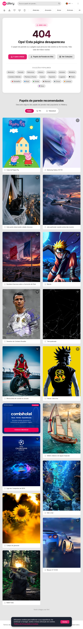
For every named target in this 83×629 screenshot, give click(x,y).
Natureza (30, 72)
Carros (42, 77)
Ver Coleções (67, 57)
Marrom (47, 81)
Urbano (40, 72)
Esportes (52, 77)
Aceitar (64, 622)
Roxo (42, 86)
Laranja (68, 81)
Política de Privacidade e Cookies (26, 624)
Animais (70, 10)
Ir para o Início (18, 57)
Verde (37, 81)
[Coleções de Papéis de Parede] (9, 10)
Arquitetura (51, 72)
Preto (73, 77)
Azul (27, 81)
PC (40, 111)
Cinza (58, 81)
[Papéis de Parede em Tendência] (4, 10)
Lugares (62, 77)
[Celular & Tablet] (25, 10)
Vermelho (17, 81)
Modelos (72, 72)
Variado (20, 72)
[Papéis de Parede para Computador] (19, 10)
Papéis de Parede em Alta (43, 57)
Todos (29, 111)
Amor (59, 10)
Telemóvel (52, 111)
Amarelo (48, 10)
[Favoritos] (14, 10)
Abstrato (36, 10)
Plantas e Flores (30, 77)
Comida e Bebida (14, 77)
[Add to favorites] (37, 120)
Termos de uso (8, 625)
